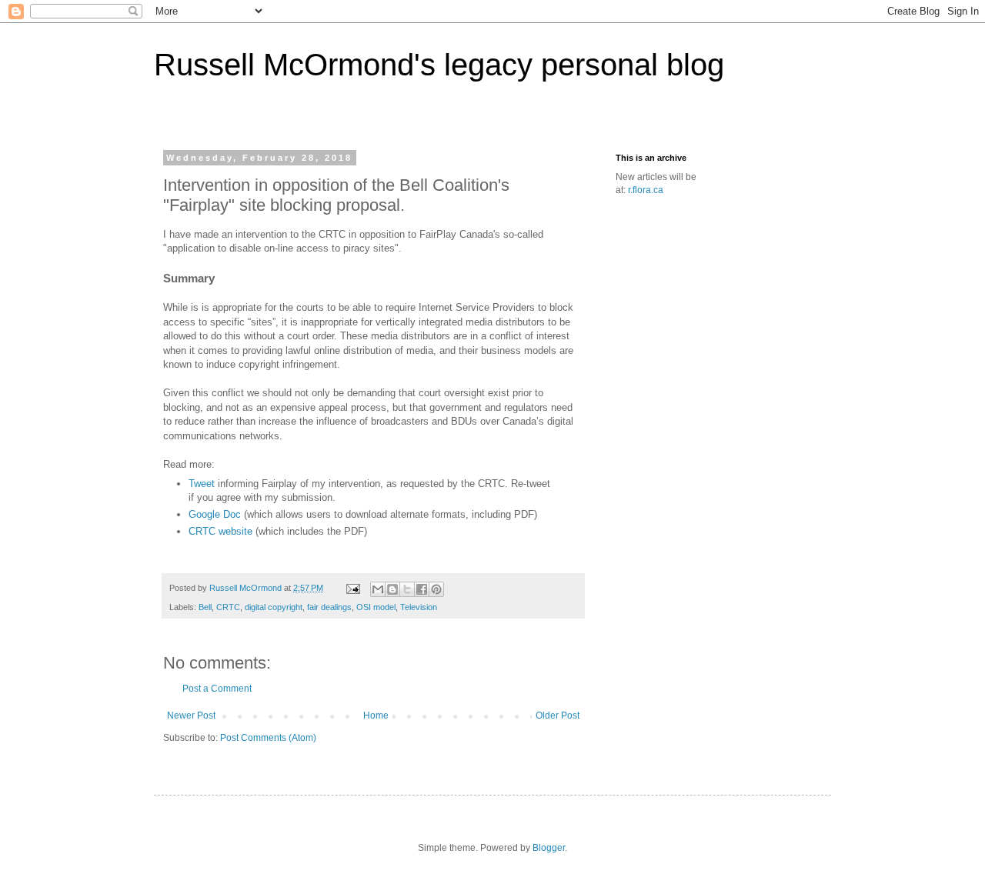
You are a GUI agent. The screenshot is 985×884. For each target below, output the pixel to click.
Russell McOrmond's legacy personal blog (439, 65)
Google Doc (215, 514)
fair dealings (329, 607)
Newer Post (191, 715)
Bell (205, 607)
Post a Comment (217, 688)
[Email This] (378, 589)
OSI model (376, 607)
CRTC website (220, 531)
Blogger (549, 847)
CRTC (228, 607)
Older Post (557, 715)
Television (418, 607)
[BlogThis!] (392, 589)
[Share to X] (407, 589)
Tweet (202, 483)
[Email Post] (352, 587)
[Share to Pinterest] (436, 589)
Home (376, 715)
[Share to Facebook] (421, 589)
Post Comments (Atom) (268, 737)
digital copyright (273, 607)
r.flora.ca (645, 190)
